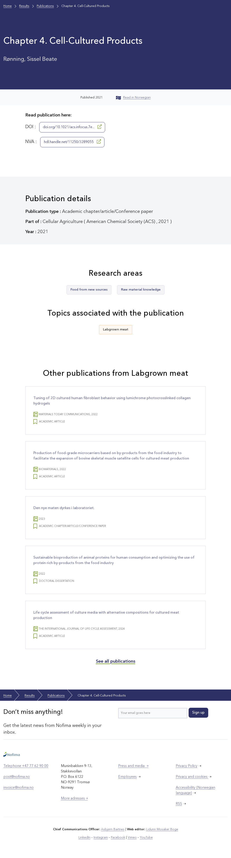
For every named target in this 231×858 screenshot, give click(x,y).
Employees (127, 777)
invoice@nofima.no (18, 788)
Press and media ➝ (133, 766)
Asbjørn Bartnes (113, 829)
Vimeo (132, 837)
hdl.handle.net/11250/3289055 (69, 142)
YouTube (146, 837)
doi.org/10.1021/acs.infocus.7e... (69, 127)
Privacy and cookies (192, 777)
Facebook (118, 837)
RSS (179, 804)
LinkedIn (84, 837)
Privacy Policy (186, 766)
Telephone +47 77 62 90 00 (25, 766)
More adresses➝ (74, 798)
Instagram (101, 837)
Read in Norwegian (137, 97)
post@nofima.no (16, 777)
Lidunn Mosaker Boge (162, 829)
